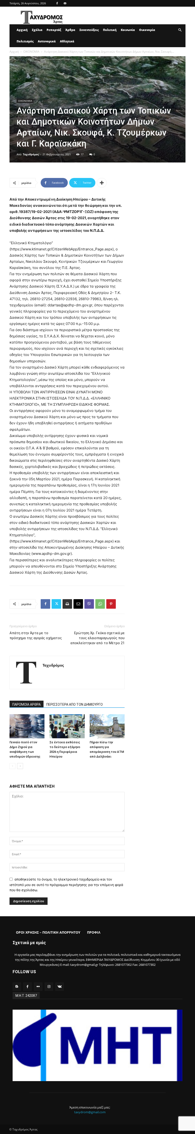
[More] (102, 182)
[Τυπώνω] (67, 604)
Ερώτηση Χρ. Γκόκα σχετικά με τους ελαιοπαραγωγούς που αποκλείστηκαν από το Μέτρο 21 (97, 638)
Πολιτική (110, 30)
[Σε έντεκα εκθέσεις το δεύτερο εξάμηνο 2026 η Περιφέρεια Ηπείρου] (66, 726)
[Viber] (89, 604)
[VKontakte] (59, 986)
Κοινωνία (128, 30)
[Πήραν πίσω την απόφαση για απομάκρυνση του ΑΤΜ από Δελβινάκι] (107, 726)
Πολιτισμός (25, 41)
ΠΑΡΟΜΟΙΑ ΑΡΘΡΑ (26, 704)
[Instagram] (49, 986)
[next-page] (20, 766)
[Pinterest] (111, 604)
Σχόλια (37, 30)
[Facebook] (57, 3)
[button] (179, 30)
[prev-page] (12, 766)
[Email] (78, 604)
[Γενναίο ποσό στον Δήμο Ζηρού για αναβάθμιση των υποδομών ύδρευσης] (27, 726)
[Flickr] (38, 986)
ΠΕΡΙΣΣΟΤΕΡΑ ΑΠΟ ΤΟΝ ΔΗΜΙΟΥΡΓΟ (74, 704)
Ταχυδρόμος (31, 154)
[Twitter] (56, 604)
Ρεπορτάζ (54, 30)
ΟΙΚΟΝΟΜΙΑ (31, 52)
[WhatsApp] (100, 604)
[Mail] (64, 3)
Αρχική (22, 30)
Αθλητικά (67, 41)
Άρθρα (70, 30)
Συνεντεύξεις (89, 30)
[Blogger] (17, 986)
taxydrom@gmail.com (90, 1112)
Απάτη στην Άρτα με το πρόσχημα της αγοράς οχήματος (36, 635)
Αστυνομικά (47, 41)
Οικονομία (147, 30)
